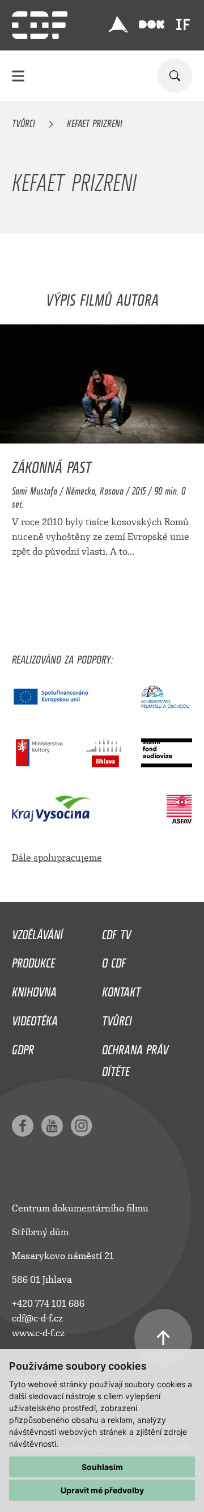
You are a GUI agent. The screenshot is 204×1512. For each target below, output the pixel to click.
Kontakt (121, 989)
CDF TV (116, 932)
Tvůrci (23, 121)
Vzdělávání (37, 932)
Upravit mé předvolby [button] (102, 1490)
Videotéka (35, 1018)
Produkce (33, 960)
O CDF (114, 960)
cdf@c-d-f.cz (37, 1318)
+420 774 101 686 (48, 1303)
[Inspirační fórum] (183, 24)
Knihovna (34, 989)
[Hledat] (175, 75)
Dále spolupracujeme (57, 857)
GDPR (23, 1047)
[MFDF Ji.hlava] (118, 24)
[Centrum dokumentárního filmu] (39, 25)
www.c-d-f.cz (38, 1333)
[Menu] (18, 75)
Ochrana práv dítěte (135, 1057)
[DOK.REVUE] (151, 24)
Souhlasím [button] (102, 1467)
